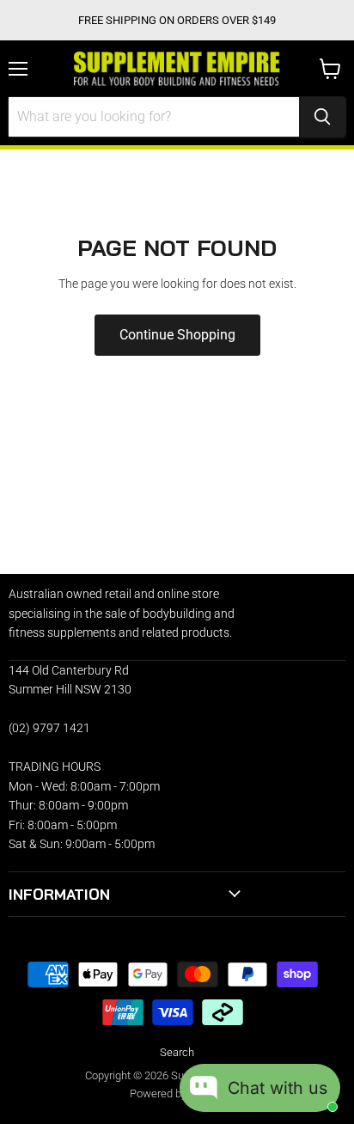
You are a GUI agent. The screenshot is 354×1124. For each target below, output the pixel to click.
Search (177, 1052)
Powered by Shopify (177, 1093)
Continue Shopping (177, 335)
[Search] (322, 117)
